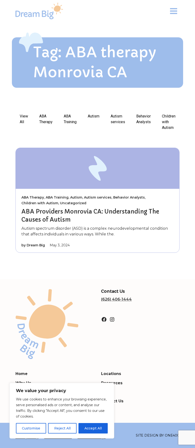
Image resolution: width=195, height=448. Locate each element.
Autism (93, 116)
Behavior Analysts (143, 119)
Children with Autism (169, 122)
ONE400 (172, 435)
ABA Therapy (46, 119)
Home (21, 373)
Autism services (118, 119)
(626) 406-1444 (116, 299)
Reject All (62, 428)
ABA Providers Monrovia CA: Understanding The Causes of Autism (90, 215)
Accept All (93, 428)
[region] (62, 410)
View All (24, 119)
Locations (111, 373)
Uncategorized (73, 203)
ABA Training (70, 119)
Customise (31, 428)
